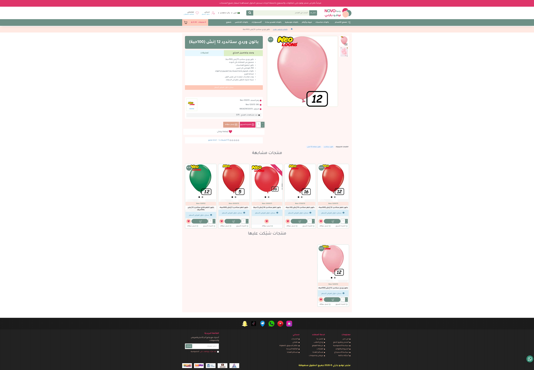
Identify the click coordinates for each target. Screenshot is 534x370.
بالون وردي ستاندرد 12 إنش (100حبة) (333, 288)
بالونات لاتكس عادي (280, 30)
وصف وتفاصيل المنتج (243, 53)
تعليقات (204, 53)
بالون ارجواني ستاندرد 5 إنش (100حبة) (200, 209)
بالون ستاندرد (328, 147)
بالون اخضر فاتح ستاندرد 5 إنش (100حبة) (300, 209)
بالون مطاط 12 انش (314, 147)
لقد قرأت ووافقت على (203, 352)
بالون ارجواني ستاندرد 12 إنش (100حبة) (234, 209)
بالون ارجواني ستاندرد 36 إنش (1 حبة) (267, 209)
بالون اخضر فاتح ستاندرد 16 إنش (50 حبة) (333, 209)
